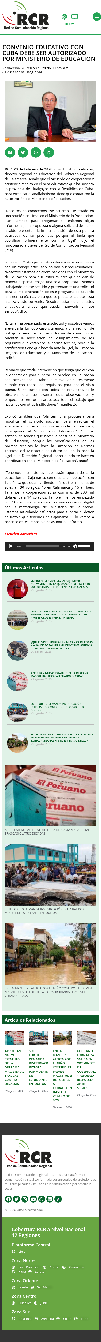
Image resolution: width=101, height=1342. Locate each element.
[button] (10, 152)
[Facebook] (8, 1199)
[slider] (85, 546)
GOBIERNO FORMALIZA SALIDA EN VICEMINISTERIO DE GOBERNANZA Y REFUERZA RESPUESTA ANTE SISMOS (89, 1069)
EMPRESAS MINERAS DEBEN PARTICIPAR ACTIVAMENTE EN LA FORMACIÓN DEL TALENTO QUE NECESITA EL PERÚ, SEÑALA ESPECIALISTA (60, 584)
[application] (49, 546)
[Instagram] (24, 1199)
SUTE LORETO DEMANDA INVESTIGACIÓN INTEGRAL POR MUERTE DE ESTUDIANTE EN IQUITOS (57, 707)
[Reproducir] (10, 546)
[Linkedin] (49, 1199)
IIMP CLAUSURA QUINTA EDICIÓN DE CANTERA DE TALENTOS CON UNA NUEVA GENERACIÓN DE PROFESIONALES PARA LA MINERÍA (61, 614)
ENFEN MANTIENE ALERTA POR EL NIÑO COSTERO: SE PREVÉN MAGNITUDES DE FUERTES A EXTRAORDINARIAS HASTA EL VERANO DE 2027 (62, 737)
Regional (34, 72)
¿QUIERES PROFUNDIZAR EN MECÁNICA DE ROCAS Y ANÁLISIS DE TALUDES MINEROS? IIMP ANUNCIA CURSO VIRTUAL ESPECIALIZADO (62, 645)
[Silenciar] (74, 546)
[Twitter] (16, 1199)
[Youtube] (33, 1199)
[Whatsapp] (41, 1199)
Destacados (15, 72)
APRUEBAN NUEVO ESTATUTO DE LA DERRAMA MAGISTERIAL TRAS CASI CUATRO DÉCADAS (59, 674)
